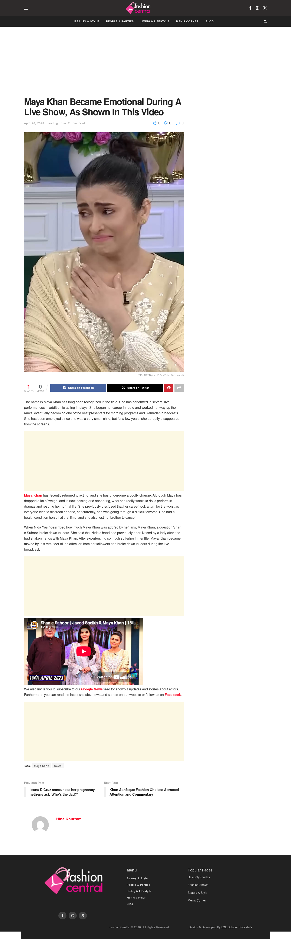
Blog (210, 21)
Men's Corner (197, 900)
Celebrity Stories (199, 877)
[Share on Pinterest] (168, 388)
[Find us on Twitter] (265, 8)
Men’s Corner (187, 21)
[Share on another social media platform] (179, 388)
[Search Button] (265, 21)
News (58, 766)
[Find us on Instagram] (257, 8)
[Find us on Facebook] (250, 8)
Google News (92, 689)
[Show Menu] (26, 8)
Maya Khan (33, 495)
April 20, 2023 (34, 123)
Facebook (173, 694)
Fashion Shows (198, 885)
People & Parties (120, 21)
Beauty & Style (86, 21)
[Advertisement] (104, 65)
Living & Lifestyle (155, 21)
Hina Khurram (69, 819)
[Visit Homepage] (138, 8)
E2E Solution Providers (236, 927)
